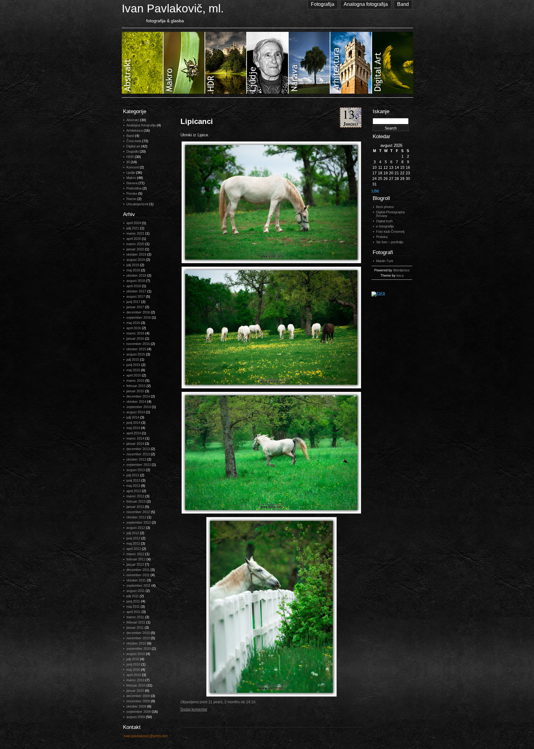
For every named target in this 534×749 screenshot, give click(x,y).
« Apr (375, 190)
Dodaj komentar (193, 709)
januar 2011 (135, 627)
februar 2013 (136, 501)
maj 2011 (133, 606)
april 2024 (133, 223)
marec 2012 (135, 554)
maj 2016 (133, 323)
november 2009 (138, 701)
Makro (131, 178)
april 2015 (133, 375)
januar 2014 (135, 443)
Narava (132, 183)
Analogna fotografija (366, 4)
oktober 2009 (136, 706)
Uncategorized (137, 204)
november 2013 (138, 454)
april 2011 (133, 612)
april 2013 (133, 491)
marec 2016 (135, 333)
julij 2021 (132, 228)
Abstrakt (132, 120)
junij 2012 (133, 538)
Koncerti (132, 167)
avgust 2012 (135, 528)
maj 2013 (133, 485)
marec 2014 (135, 438)
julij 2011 (132, 596)
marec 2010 (135, 680)
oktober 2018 (136, 275)
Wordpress (401, 270)
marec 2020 (135, 244)
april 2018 (133, 286)
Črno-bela (133, 141)
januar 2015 (135, 391)
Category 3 (226, 63)
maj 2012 (133, 543)
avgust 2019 (135, 260)
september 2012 (138, 522)
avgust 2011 (135, 591)
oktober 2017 (136, 291)
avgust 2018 (135, 281)
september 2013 (138, 464)
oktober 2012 (136, 517)
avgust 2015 (135, 354)
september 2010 (138, 648)
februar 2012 (136, 559)
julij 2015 (132, 359)
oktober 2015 (136, 349)
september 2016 (138, 317)
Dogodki (132, 151)
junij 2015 (133, 365)
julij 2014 (132, 417)
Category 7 (392, 63)
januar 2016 (135, 338)
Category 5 (309, 63)
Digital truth (384, 221)
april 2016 (133, 328)
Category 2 (184, 63)
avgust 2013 (135, 470)
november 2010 (138, 638)
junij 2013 (133, 480)
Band (403, 4)
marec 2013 (135, 496)
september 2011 (138, 585)
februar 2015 (136, 386)
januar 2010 (135, 690)
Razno (131, 199)
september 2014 (138, 407)
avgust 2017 (135, 296)
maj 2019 (133, 270)
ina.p (400, 275)
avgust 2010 (135, 654)
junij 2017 (133, 302)
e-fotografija (385, 226)
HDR (130, 157)
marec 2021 (135, 233)
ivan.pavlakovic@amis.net (145, 736)
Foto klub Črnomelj (390, 231)
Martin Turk (384, 261)
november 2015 (138, 344)
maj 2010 (133, 669)
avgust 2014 (135, 412)
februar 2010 (136, 685)
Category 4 (268, 63)
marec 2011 (135, 617)
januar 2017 (135, 307)
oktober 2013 (136, 459)
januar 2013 (135, 507)
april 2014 (133, 433)
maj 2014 (133, 428)
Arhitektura (134, 130)
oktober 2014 (136, 401)
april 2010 (133, 675)
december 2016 (138, 312)
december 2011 (138, 570)
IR (128, 162)
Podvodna (134, 188)
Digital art (133, 146)
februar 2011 (135, 622)
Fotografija (322, 4)
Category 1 (142, 63)
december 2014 (138, 396)
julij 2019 (132, 265)
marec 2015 (135, 380)
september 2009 (138, 711)
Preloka (382, 237)
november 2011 (138, 575)
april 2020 (133, 238)
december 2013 (138, 449)
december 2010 (138, 633)
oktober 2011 (136, 580)
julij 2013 (132, 475)
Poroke (131, 193)
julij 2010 (132, 659)
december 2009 (138, 696)
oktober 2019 (136, 254)
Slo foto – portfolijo (389, 242)
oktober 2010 (136, 643)
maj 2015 (133, 370)
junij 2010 (133, 664)
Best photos (385, 207)
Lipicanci (196, 121)
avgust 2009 (135, 717)
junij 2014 (133, 422)
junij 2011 (133, 601)
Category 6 (351, 63)
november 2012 (138, 512)
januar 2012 (135, 564)
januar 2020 (135, 249)
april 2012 (133, 549)
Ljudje (130, 172)
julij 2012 (132, 533)
